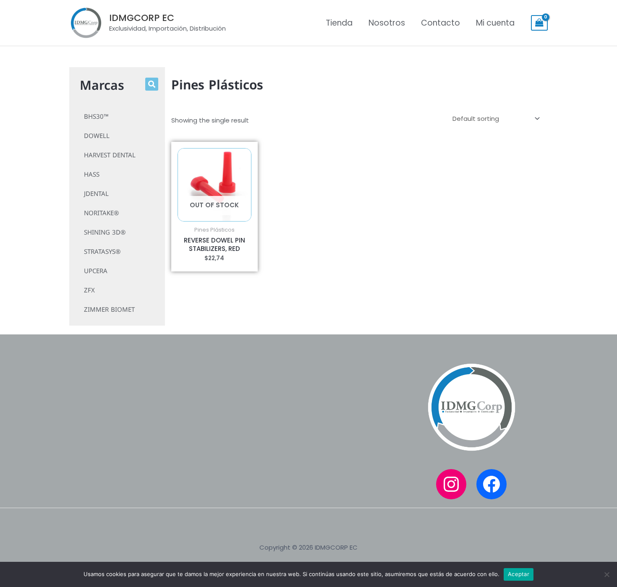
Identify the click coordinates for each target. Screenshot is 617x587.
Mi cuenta (495, 23)
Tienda (339, 23)
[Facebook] (491, 484)
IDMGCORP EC (141, 17)
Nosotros (387, 23)
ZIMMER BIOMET (109, 310)
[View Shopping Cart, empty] (539, 23)
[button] (151, 84)
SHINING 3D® (104, 232)
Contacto (440, 23)
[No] (606, 574)
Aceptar (518, 574)
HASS (91, 174)
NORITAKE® (101, 213)
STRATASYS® (102, 252)
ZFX (89, 290)
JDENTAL (96, 194)
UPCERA (95, 271)
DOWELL (97, 136)
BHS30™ (96, 117)
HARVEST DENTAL (110, 155)
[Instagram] (451, 484)
